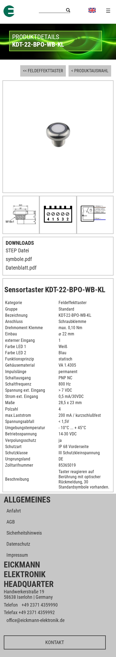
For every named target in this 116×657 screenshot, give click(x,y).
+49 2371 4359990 (40, 605)
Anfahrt (13, 511)
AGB (10, 522)
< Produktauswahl (89, 70)
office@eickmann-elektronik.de (35, 620)
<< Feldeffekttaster (43, 70)
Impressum (17, 555)
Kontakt (54, 642)
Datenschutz (18, 544)
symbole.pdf (19, 259)
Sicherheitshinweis (24, 533)
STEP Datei (17, 250)
